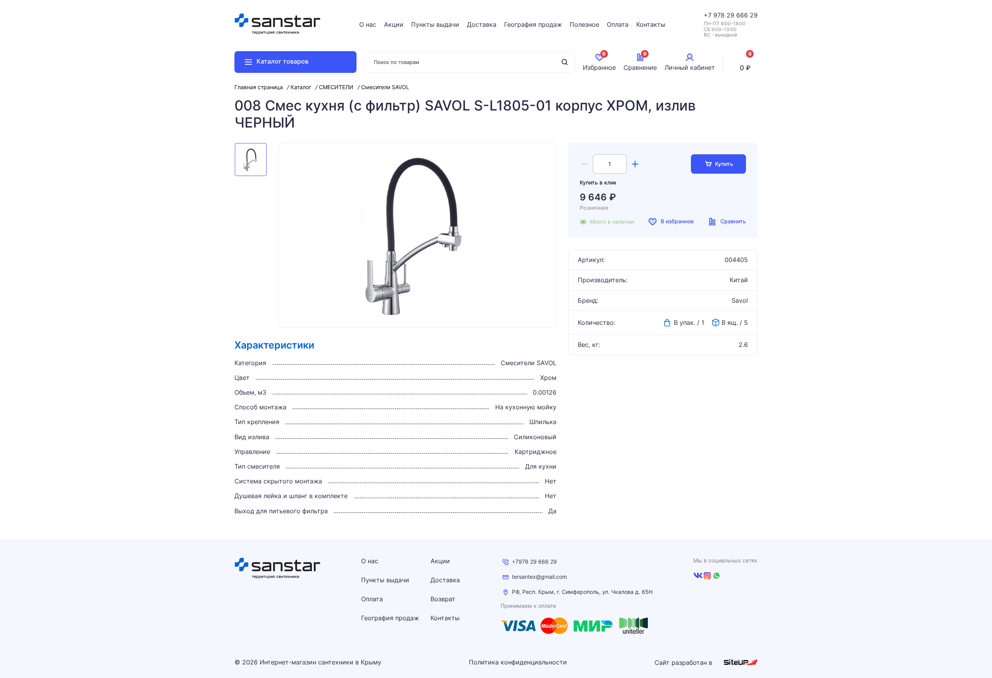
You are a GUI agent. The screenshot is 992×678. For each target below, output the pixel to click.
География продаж (533, 24)
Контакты (650, 24)
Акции (393, 24)
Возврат (443, 599)
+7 (708, 15)
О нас (367, 24)
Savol (740, 300)
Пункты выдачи (435, 24)
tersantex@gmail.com (539, 577)
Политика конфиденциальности (518, 662)
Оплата (618, 24)
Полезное (584, 24)
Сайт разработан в (684, 662)
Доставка (481, 24)
